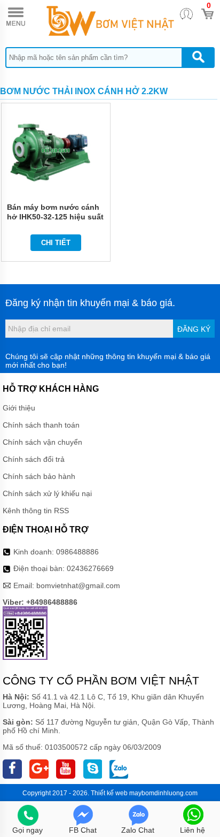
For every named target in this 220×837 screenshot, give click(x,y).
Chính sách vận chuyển (42, 442)
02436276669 (90, 568)
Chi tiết (55, 243)
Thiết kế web (109, 793)
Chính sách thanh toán (41, 425)
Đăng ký (193, 329)
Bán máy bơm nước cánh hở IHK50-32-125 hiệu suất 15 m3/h (55, 217)
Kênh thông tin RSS (36, 510)
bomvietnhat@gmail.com (78, 585)
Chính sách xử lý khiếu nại (47, 493)
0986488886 (77, 551)
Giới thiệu (19, 408)
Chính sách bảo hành (39, 476)
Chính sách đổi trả (34, 459)
